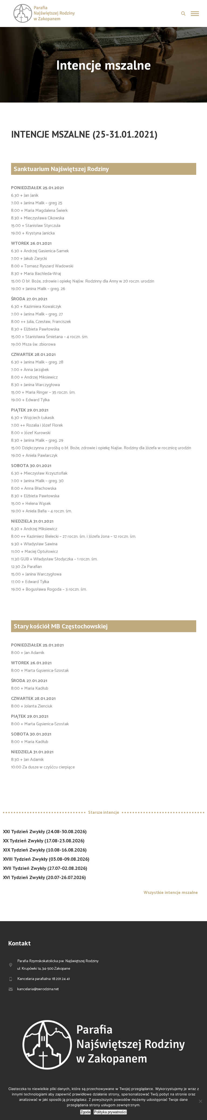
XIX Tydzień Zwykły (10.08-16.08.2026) (45, 850)
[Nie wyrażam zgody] (200, 1101)
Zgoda (85, 1112)
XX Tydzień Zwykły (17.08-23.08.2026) (44, 841)
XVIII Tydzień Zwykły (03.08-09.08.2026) (46, 859)
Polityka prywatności (110, 1112)
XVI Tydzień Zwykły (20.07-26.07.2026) (44, 877)
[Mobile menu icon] (195, 13)
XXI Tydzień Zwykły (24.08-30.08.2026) (45, 831)
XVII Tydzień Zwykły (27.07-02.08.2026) (45, 868)
